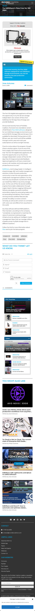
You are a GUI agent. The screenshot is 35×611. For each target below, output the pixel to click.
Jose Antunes (8, 83)
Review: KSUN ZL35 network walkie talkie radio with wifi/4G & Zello (20, 326)
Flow (4, 229)
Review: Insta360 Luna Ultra (20, 318)
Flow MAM (12, 239)
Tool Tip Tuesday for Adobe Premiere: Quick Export (20, 364)
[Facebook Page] (11, 520)
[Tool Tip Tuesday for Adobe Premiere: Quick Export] (8, 363)
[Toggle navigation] (32, 2)
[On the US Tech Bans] (8, 370)
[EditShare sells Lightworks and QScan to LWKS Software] (17, 458)
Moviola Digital (5, 571)
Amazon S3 (6, 236)
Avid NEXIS (15, 236)
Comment (29, 85)
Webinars (4, 551)
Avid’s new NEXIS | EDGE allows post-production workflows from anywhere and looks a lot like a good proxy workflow (17, 412)
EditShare (5, 169)
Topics (3, 546)
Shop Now (17, 56)
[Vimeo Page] (24, 520)
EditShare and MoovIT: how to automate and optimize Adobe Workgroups (14, 507)
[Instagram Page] (17, 520)
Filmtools (4, 561)
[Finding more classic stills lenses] (8, 331)
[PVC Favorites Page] (29, 299)
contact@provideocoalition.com (12, 533)
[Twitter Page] (14, 520)
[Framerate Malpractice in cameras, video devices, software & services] (8, 356)
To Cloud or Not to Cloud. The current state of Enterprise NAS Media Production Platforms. (16, 441)
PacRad (3, 563)
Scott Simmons (13, 413)
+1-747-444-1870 (7, 530)
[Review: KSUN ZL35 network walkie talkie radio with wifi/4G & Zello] (8, 324)
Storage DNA (21, 239)
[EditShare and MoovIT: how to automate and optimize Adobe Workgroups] (17, 491)
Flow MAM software (18, 130)
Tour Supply (4, 566)
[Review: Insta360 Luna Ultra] (8, 317)
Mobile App (4, 543)
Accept (17, 607)
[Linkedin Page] (21, 520)
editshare (24, 236)
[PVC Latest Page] (29, 338)
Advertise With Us (6, 541)
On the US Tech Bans (18, 371)
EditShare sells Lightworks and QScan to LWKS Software (16, 473)
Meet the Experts (6, 548)
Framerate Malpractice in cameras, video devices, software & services (19, 358)
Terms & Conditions (22, 589)
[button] (32, 599)
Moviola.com (5, 569)
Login (30, 254)
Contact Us (4, 553)
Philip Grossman (13, 443)
